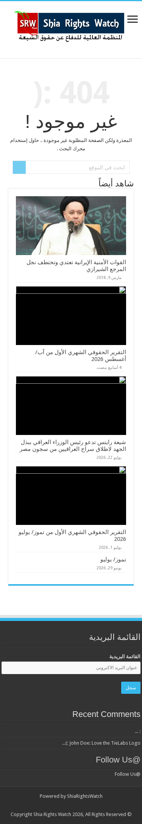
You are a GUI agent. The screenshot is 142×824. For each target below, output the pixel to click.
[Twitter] (96, 805)
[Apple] (60, 805)
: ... (137, 731)
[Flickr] (81, 805)
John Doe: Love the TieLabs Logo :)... (101, 743)
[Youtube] (74, 805)
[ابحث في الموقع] (19, 167)
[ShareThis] (67, 805)
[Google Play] (45, 805)
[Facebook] (103, 805)
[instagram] (53, 805)
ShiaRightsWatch (85, 796)
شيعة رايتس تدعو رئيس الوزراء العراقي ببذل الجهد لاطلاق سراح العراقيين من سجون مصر (73, 445)
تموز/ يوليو (113, 559)
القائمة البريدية (124, 656)
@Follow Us (118, 759)
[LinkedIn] (89, 805)
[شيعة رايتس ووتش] (71, 24)
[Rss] (110, 805)
